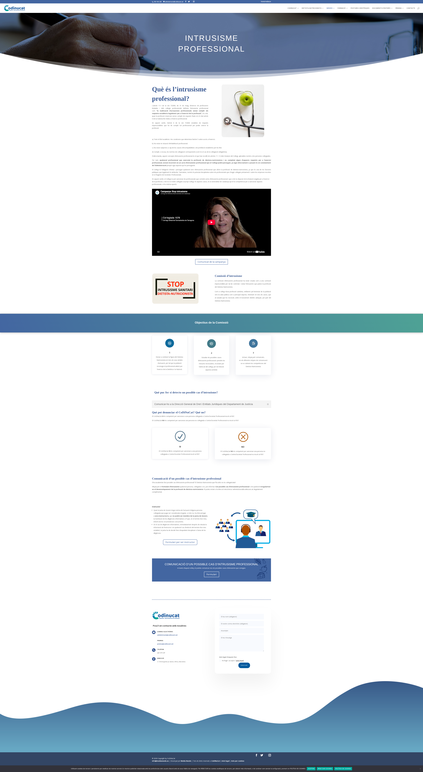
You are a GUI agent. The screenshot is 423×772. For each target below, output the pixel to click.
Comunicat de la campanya (211, 261)
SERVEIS (329, 8)
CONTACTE (411, 8)
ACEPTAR (311, 768)
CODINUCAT (292, 8)
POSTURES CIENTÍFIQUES (360, 8)
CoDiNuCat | (217, 761)
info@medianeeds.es (160, 761)
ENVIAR (244, 665)
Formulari (211, 574)
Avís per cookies (237, 761)
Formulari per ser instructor (180, 542)
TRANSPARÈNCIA (266, 2)
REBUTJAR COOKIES (325, 768)
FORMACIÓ (342, 8)
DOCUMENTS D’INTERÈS (381, 8)
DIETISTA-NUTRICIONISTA (311, 8)
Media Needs (186, 761)
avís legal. (240, 661)
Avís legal (225, 761)
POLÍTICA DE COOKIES (343, 768)
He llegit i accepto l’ (233, 661)
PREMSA (398, 8)
